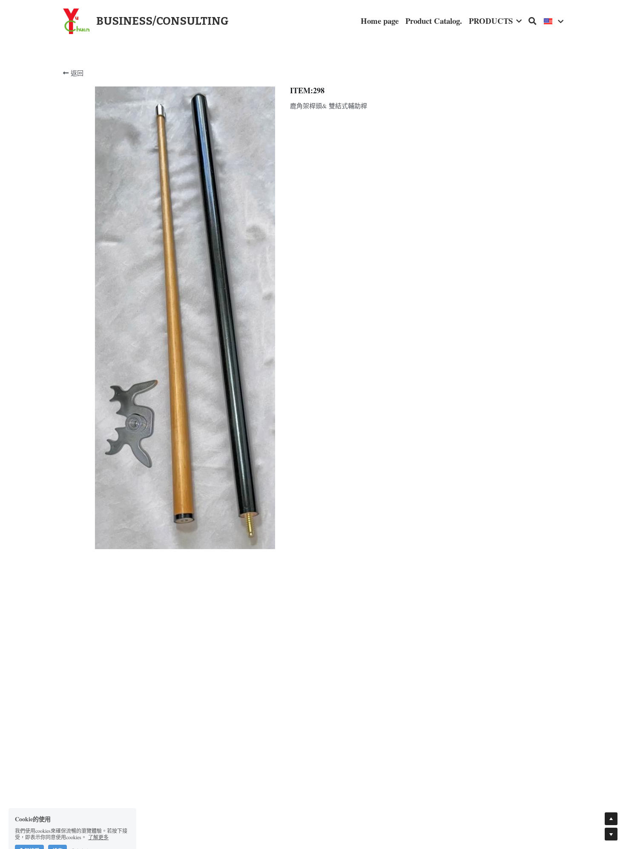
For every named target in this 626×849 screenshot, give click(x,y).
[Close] (417, 375)
